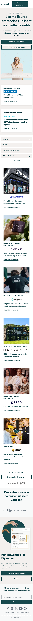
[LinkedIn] (16, 608)
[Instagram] (25, 608)
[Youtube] (21, 608)
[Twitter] (7, 608)
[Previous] (29, 510)
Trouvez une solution (16, 42)
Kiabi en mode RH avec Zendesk (16, 406)
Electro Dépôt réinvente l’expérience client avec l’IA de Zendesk (15, 457)
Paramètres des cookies (19, 615)
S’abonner (16, 602)
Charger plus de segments (16, 477)
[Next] (3, 510)
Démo (16, 579)
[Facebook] (12, 608)
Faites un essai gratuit (16, 573)
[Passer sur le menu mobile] (30, 4)
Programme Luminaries (16, 47)
